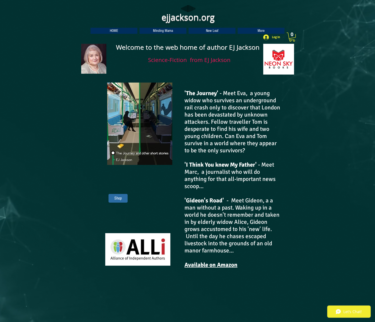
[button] (292, 37)
